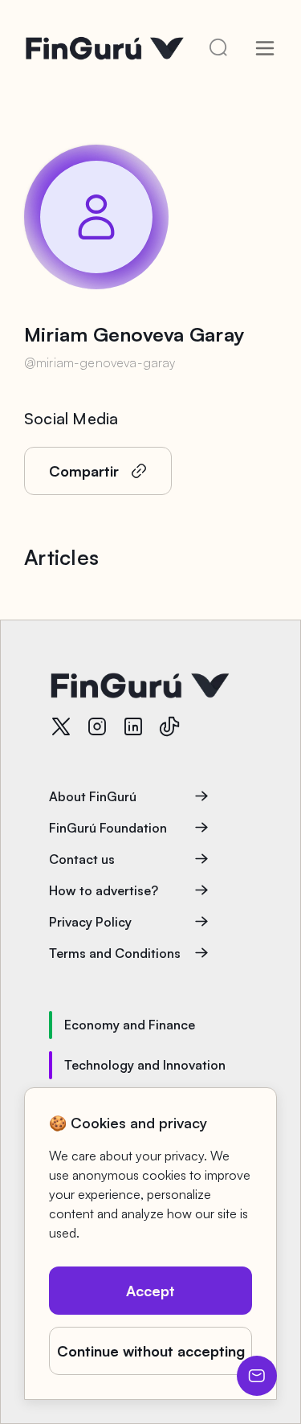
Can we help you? (257, 1376)
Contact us (82, 859)
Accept (150, 1290)
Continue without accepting (151, 1351)
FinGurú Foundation (108, 828)
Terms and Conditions (115, 953)
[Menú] (265, 48)
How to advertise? (103, 890)
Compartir (84, 471)
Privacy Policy (90, 922)
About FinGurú (92, 796)
